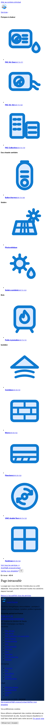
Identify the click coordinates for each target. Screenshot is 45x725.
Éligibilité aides (11, 679)
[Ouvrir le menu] (21, 570)
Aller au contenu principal (11, 2)
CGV (7, 695)
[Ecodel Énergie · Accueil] (4, 10)
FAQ (5, 568)
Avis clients (9, 673)
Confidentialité (11, 690)
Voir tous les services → (10, 565)
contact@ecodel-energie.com (12, 619)
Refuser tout (6, 723)
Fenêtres (8, 660)
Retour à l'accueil (7, 595)
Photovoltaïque (11, 641)
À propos (10, 568)
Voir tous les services (22, 595)
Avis (2, 568)
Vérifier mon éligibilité (9, 571)
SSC (6, 644)
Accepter (15, 723)
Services (4, 12)
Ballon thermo (10, 639)
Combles (8, 649)
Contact (17, 568)
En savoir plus (38, 718)
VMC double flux (11, 657)
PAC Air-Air (9, 633)
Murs (7, 652)
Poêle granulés (11, 646)
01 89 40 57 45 (7, 616)
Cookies (8, 692)
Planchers (9, 654)
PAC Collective (17, 636)
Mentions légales (11, 687)
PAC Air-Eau (9, 631)
